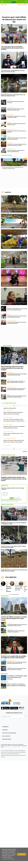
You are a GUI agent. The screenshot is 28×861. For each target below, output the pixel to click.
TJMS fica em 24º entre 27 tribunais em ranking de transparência (15, 638)
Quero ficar (5, 492)
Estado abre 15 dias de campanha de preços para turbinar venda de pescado (16, 396)
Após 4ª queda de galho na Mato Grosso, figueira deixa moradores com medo (16, 382)
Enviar (11, 498)
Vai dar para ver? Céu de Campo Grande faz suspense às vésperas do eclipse (16, 145)
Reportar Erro (6, 745)
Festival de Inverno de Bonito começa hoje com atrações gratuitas (16, 323)
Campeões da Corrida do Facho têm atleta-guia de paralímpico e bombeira (16, 675)
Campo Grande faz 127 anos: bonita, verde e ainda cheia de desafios (16, 138)
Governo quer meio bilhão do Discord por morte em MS (14, 19)
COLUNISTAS (10, 577)
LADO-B (8, 192)
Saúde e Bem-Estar (8, 455)
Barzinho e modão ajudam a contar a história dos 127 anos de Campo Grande (17, 309)
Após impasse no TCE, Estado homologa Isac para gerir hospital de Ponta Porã (17, 669)
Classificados (6, 155)
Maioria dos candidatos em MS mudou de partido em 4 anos (16, 124)
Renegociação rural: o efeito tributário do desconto (16, 131)
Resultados (16, 498)
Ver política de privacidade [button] (8, 859)
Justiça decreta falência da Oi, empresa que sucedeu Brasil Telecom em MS (17, 631)
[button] (2, 37)
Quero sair (5, 494)
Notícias (24, 451)
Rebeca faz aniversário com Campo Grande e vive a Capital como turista (16, 316)
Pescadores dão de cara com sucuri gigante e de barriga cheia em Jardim (17, 374)
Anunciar (5, 736)
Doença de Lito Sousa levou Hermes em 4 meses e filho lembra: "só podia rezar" (16, 389)
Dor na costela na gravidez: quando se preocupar (15, 102)
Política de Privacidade (9, 739)
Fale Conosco (6, 742)
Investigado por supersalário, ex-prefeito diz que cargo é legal (16, 117)
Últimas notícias (22, 4)
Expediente (5, 733)
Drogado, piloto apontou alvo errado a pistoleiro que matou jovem (15, 109)
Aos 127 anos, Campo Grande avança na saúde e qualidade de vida (15, 151)
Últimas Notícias (9, 403)
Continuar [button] (21, 854)
